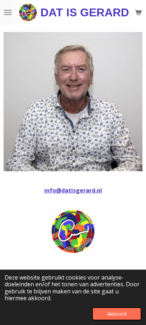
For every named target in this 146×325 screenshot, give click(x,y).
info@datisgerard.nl (73, 190)
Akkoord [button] (117, 313)
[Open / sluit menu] (8, 12)
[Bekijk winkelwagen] (138, 12)
